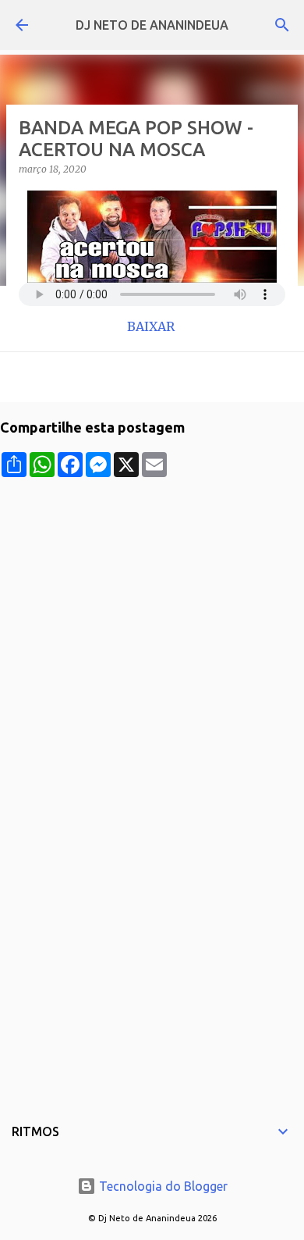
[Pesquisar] (282, 25)
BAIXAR (152, 326)
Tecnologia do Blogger (162, 1186)
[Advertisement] (152, 629)
